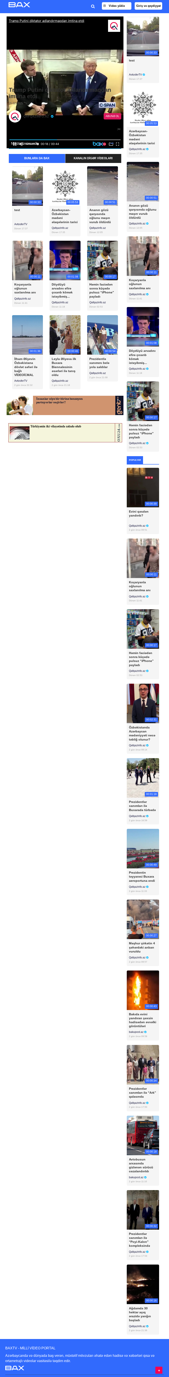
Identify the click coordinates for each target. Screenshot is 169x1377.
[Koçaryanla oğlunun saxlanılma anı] (27, 260)
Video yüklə (116, 5)
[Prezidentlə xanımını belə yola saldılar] (102, 334)
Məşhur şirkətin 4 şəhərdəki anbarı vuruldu (142, 947)
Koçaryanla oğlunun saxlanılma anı (25, 288)
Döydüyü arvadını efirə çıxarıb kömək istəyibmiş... (62, 290)
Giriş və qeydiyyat (148, 5)
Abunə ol (112, 116)
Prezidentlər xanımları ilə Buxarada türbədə (142, 805)
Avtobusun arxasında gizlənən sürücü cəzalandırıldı (141, 1165)
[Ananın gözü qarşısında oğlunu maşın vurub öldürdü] (102, 185)
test (17, 210)
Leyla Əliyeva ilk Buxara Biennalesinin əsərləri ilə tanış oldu (64, 367)
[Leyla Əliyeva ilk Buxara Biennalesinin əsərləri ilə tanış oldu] (65, 334)
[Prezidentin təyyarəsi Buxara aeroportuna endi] (143, 848)
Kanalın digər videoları (93, 158)
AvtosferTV (20, 224)
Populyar (135, 460)
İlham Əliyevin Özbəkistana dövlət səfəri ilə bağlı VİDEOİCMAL (25, 367)
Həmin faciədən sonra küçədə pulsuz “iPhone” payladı (101, 290)
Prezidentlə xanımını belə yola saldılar (99, 363)
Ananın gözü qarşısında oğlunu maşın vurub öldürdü (100, 216)
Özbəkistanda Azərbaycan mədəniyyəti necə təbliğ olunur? (142, 733)
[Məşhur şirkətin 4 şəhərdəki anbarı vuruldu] (143, 919)
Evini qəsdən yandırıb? (139, 513)
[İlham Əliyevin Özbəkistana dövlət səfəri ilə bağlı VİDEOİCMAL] (27, 334)
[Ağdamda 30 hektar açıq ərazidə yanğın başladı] (143, 1284)
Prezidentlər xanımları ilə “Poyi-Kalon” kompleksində (139, 1240)
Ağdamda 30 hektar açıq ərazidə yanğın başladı (140, 1314)
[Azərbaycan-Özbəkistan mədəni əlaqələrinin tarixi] (65, 185)
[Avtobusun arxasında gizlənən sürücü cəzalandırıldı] (143, 1135)
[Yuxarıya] (158, 1370)
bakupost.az (136, 1032)
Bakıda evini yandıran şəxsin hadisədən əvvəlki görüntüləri (142, 1020)
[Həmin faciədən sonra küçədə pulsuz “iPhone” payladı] (102, 260)
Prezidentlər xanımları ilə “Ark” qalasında (142, 1092)
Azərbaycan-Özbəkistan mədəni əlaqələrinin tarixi (65, 216)
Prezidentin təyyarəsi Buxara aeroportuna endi (142, 876)
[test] (27, 185)
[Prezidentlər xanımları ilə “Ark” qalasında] (143, 1064)
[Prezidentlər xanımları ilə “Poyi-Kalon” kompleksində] (143, 1209)
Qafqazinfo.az (60, 228)
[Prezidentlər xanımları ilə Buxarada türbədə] (143, 777)
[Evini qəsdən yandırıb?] (143, 487)
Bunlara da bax (37, 158)
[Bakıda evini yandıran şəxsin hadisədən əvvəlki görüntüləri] (143, 990)
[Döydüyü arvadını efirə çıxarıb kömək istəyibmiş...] (65, 260)
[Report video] (119, 129)
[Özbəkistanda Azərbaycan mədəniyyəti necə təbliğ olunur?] (143, 703)
